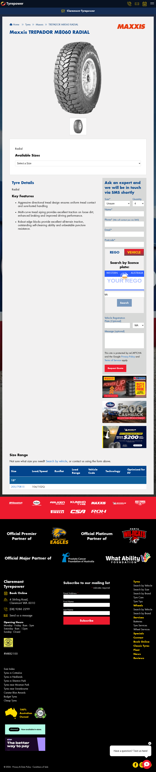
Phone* (122, 219)
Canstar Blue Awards (14, 692)
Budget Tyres (10, 696)
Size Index (9, 669)
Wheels (138, 605)
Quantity (137, 199)
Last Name (68, 609)
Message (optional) (115, 331)
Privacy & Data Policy (21, 767)
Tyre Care (138, 597)
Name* (108, 209)
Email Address (70, 593)
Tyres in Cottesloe (13, 673)
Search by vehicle (56, 461)
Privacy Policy (128, 356)
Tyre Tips (138, 601)
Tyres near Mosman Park (16, 684)
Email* (108, 229)
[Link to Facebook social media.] (135, 765)
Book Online (141, 641)
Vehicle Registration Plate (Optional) (115, 319)
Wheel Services (141, 629)
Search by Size (141, 589)
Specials (138, 633)
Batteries (137, 621)
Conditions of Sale (40, 767)
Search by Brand (142, 593)
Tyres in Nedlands (13, 676)
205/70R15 (18, 486)
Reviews (138, 658)
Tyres (136, 581)
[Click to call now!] (129, 4)
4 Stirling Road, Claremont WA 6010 (22, 601)
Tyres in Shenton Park (15, 680)
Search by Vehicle (142, 585)
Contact (138, 637)
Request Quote (115, 368)
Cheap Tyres (10, 700)
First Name (68, 601)
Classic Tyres (141, 645)
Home (15, 24)
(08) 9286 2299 (20, 609)
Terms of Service (113, 360)
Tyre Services (140, 625)
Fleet (136, 650)
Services (138, 617)
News (137, 654)
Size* (107, 199)
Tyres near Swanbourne (16, 688)
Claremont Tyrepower (80, 10)
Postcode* (110, 240)
